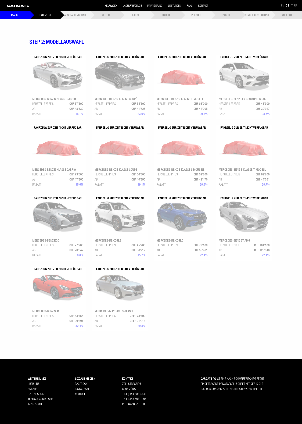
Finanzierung (155, 5)
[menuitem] (18, 5)
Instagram (82, 389)
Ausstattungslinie (75, 15)
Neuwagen (111, 5)
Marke (15, 15)
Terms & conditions (40, 399)
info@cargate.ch (133, 404)
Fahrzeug (45, 15)
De (287, 6)
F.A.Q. (190, 5)
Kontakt (203, 5)
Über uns (33, 384)
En (282, 6)
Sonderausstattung (257, 15)
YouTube (80, 394)
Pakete (226, 15)
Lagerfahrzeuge (132, 5)
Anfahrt (33, 389)
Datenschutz (36, 394)
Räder (166, 15)
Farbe (135, 15)
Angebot (287, 15)
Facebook (81, 384)
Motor (106, 15)
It (291, 6)
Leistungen (174, 5)
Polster (196, 15)
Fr (295, 6)
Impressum (35, 404)
